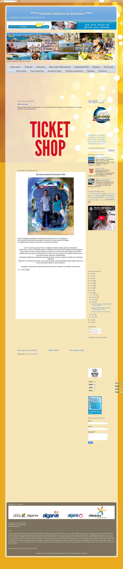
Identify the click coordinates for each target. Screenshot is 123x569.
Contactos (103, 71)
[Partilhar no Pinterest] (29, 270)
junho (93, 302)
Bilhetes (96, 67)
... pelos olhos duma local (95, 193)
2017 (91, 290)
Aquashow (99, 195)
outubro (93, 294)
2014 (91, 322)
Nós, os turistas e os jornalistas (97, 141)
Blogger (85, 553)
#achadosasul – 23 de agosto (96, 135)
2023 (91, 276)
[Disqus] (50, 294)
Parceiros (90, 71)
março (93, 317)
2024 (91, 273)
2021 (91, 281)
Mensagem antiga (77, 350)
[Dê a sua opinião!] (24, 270)
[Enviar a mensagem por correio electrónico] (18, 269)
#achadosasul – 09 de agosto (96, 139)
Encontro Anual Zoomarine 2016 (100, 311)
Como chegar (21, 71)
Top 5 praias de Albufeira (102, 157)
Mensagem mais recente (27, 350)
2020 (91, 283)
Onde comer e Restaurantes (59, 67)
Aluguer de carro (54, 71)
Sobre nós (28, 67)
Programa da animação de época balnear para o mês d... (100, 308)
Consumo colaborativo (74, 71)
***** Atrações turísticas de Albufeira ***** (61, 13)
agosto (93, 299)
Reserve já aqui (22, 104)
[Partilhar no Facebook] (27, 270)
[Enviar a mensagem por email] (22, 270)
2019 (91, 285)
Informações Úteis (81, 67)
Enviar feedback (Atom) (31, 354)
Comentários (94, 332)
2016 (91, 292)
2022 (91, 278)
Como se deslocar (37, 71)
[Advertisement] (50, 87)
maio (93, 314)
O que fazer (108, 67)
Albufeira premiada (110, 193)
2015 (91, 320)
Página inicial (15, 67)
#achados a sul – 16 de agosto (97, 137)
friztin (69, 553)
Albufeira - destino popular (102, 179)
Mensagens (93, 329)
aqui (79, 266)
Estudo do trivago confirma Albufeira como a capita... (101, 304)
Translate (101, 102)
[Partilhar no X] (25, 270)
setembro (94, 297)
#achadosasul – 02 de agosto (96, 143)
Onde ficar (40, 67)
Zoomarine (56, 238)
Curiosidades (106, 197)
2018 (91, 288)
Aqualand (92, 195)
